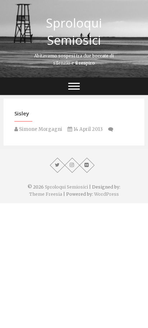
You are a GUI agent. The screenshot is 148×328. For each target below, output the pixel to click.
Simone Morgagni (40, 129)
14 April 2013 (87, 129)
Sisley (21, 113)
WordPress (106, 194)
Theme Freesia (45, 194)
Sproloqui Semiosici (74, 31)
